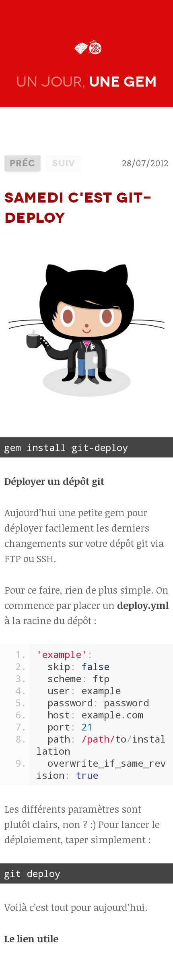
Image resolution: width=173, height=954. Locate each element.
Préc (22, 163)
